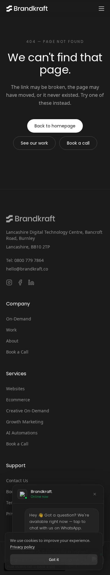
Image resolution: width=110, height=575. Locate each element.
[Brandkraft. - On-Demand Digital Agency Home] (26, 9)
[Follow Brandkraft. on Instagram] (9, 282)
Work (11, 330)
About (12, 341)
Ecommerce (18, 400)
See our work (34, 143)
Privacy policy (22, 547)
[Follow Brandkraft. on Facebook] (20, 282)
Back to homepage (55, 126)
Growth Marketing (24, 422)
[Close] (95, 494)
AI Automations (22, 433)
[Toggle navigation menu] (101, 8)
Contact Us (17, 480)
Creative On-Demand (27, 411)
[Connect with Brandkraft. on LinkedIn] (31, 282)
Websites (15, 389)
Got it (54, 559)
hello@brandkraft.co (27, 269)
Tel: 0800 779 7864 (25, 260)
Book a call (78, 143)
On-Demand (18, 319)
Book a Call (17, 352)
